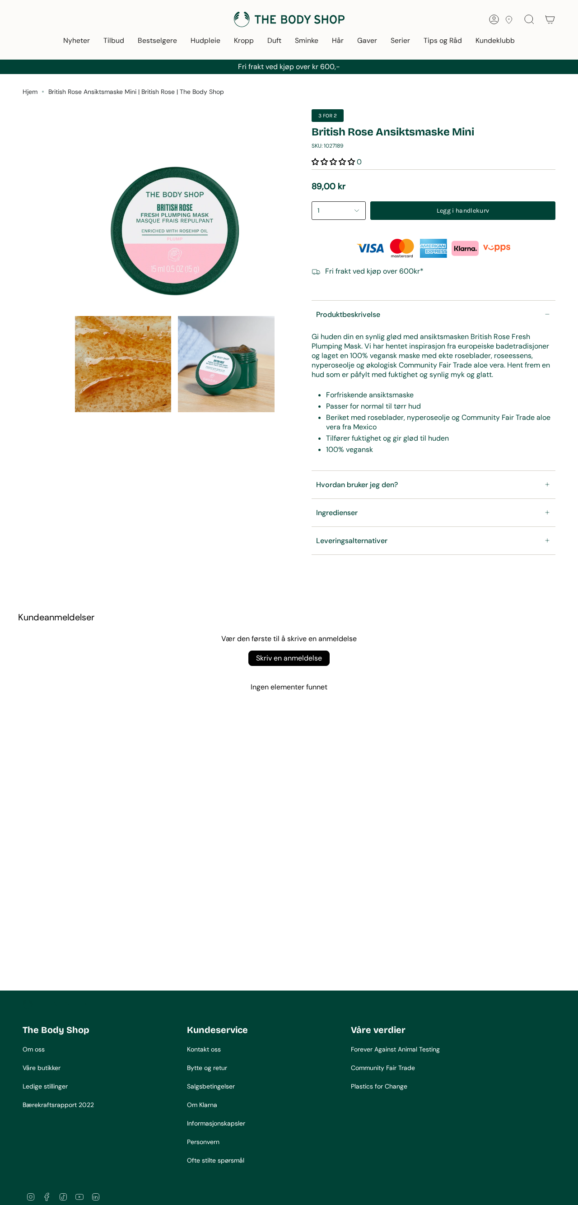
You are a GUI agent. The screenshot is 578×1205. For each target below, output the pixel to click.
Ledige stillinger (45, 1086)
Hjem (30, 92)
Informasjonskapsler (216, 1123)
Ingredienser (337, 512)
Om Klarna (202, 1105)
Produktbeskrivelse (348, 314)
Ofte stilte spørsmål (215, 1160)
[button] (76, 41)
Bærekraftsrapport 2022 (58, 1105)
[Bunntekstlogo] (56, 1004)
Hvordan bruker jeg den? (357, 484)
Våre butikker (42, 1068)
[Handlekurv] (550, 19)
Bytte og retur (207, 1068)
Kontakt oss (204, 1049)
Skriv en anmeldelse (289, 658)
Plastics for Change (379, 1086)
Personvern (203, 1142)
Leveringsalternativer (351, 540)
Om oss (34, 1049)
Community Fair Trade (383, 1068)
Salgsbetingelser (211, 1086)
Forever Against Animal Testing (395, 1049)
